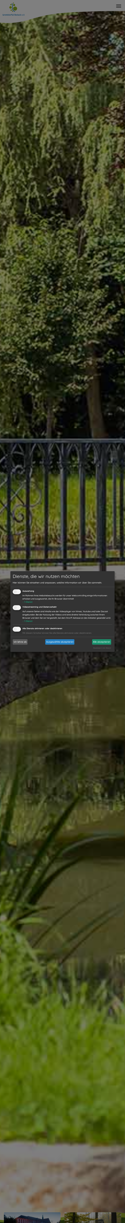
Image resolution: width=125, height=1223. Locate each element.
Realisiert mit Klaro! (102, 648)
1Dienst (27, 601)
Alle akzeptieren (101, 641)
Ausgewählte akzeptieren (60, 641)
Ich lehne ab (20, 641)
